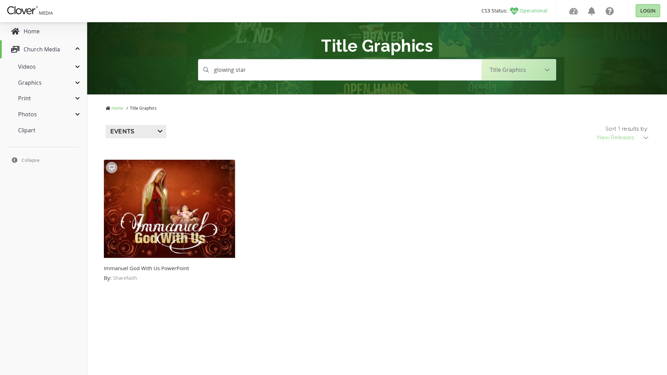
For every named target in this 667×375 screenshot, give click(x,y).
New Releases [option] (615, 137)
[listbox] (623, 137)
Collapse (31, 160)
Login (648, 10)
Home (117, 108)
